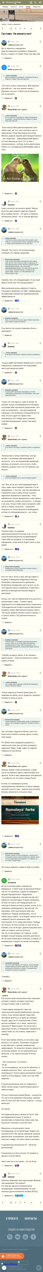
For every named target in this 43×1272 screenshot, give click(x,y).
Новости (14, 7)
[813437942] (20, 168)
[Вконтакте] (17, 1237)
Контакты (31, 1218)
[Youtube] (25, 1237)
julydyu (19, 1257)
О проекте (12, 1218)
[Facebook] (33, 1237)
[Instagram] (10, 1237)
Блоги (21, 7)
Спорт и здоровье (13, 24)
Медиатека (37, 7)
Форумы (5, 7)
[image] (20, 810)
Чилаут (28, 7)
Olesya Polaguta (11, 1257)
